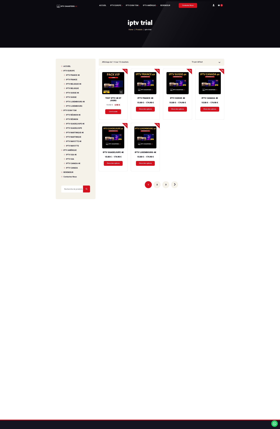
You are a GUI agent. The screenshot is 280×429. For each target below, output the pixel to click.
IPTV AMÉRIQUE (70, 150)
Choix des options (145, 109)
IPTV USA (70, 159)
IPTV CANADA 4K (73, 163)
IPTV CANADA (72, 168)
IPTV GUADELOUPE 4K (75, 123)
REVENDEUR (68, 172)
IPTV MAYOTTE (72, 146)
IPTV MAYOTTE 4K (73, 141)
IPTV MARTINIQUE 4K (75, 132)
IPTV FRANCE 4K (73, 75)
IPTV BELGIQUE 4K (73, 84)
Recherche (86, 189)
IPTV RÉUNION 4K (73, 115)
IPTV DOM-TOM (69, 110)
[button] (274, 423)
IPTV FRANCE (71, 79)
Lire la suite (113, 111)
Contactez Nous (70, 176)
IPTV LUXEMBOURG (74, 106)
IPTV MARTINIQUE (73, 137)
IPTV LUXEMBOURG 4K (75, 101)
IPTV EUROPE (69, 70)
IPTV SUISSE (71, 97)
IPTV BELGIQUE (72, 88)
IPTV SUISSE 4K (72, 93)
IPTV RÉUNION (72, 119)
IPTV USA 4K (71, 154)
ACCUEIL (67, 66)
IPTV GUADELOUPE (74, 128)
